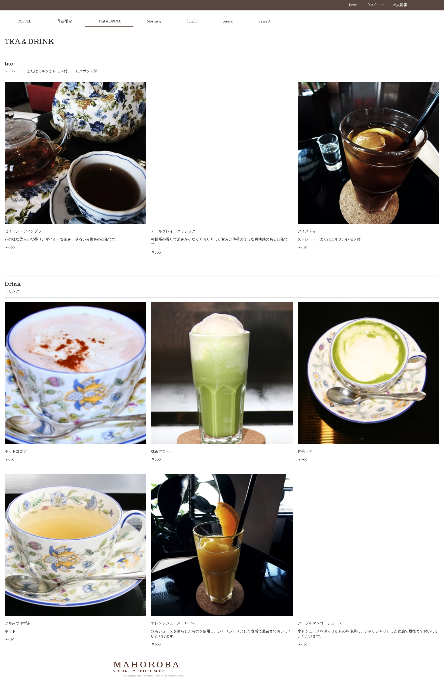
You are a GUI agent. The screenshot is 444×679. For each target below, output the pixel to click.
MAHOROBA (147, 664)
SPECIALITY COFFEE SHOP (139, 671)
